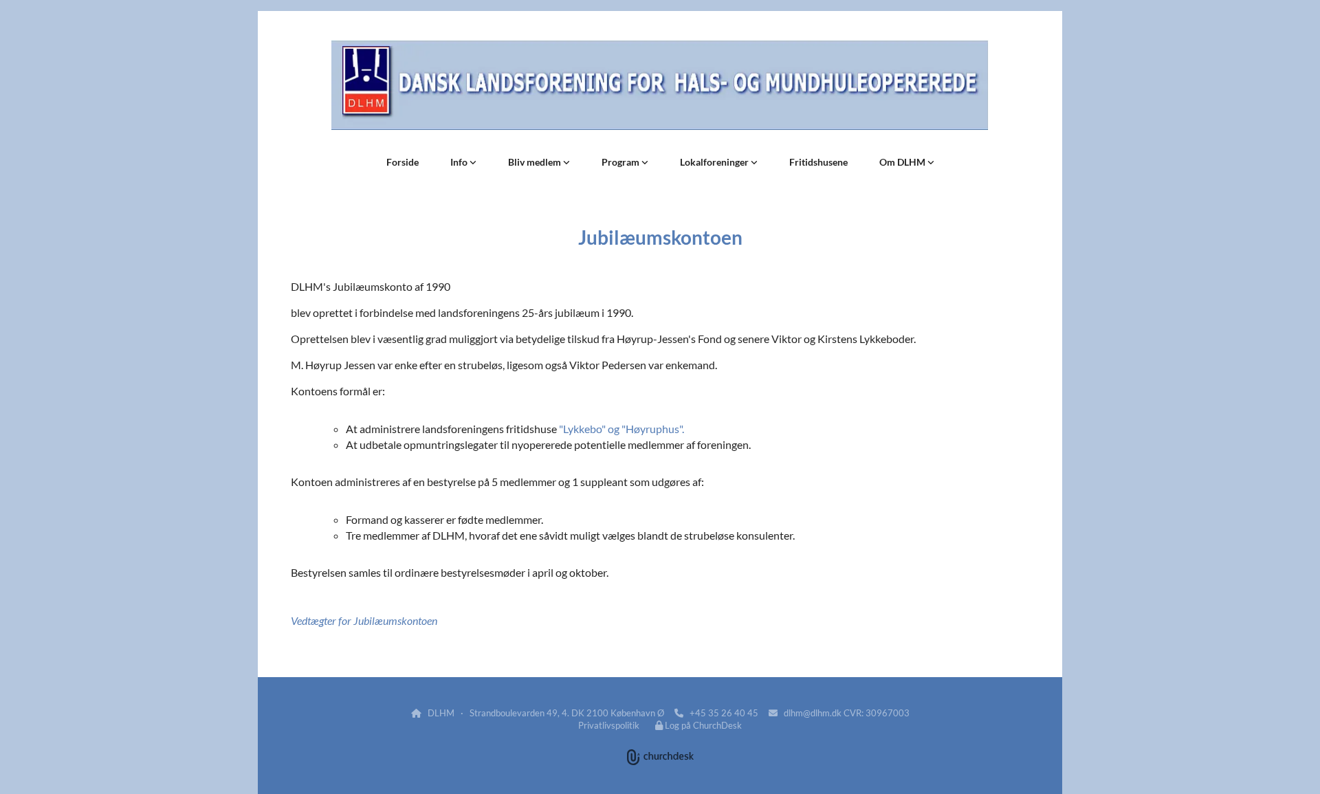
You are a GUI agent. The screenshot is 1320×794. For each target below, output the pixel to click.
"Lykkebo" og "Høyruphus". (621, 428)
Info (460, 162)
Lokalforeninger (715, 162)
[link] (463, 162)
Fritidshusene (818, 162)
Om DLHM (903, 162)
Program (621, 162)
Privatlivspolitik (608, 725)
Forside (402, 162)
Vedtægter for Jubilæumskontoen (364, 620)
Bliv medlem (535, 162)
